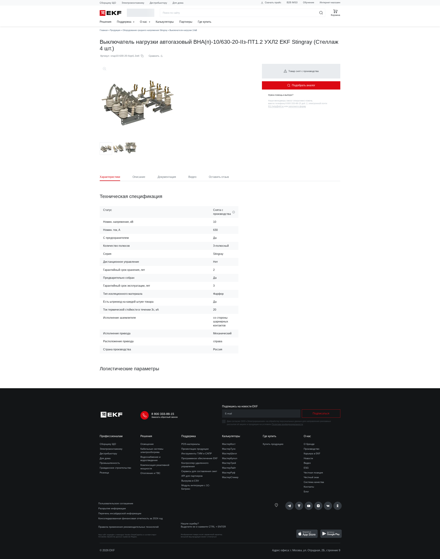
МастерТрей (229, 463)
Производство (311, 448)
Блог (306, 491)
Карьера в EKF (312, 453)
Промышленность (110, 463)
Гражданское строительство (115, 467)
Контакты (309, 486)
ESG (306, 467)
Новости (308, 458)
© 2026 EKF (107, 550)
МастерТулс (229, 448)
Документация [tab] (167, 176)
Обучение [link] (308, 2)
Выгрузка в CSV (190, 480)
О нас (144, 21)
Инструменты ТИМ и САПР (196, 453)
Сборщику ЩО (108, 2)
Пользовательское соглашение (115, 503)
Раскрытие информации (112, 508)
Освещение (147, 444)
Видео (307, 463)
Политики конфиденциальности (287, 424)
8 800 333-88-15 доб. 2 (296, 103)
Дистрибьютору (158, 2)
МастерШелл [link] (229, 453)
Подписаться (321, 413)
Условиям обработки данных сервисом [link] (114, 537)
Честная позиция (313, 472)
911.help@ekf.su (276, 106)
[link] (289, 506)
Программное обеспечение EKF (199, 458)
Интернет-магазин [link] (330, 2)
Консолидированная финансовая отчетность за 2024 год (130, 518)
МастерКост (228, 444)
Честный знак (311, 477)
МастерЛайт (229, 467)
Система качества (314, 482)
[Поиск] (321, 13)
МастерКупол (229, 458)
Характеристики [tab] (110, 176)
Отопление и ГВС (150, 473)
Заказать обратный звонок (164, 417)
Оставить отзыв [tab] (219, 176)
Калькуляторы (165, 21)
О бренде (309, 444)
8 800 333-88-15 (162, 414)
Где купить (204, 21)
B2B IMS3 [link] (292, 2)
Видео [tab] (192, 176)
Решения (105, 21)
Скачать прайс (272, 2)
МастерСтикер (230, 477)
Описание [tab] (139, 176)
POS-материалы (190, 444)
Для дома (178, 2)
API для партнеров (191, 475)
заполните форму (297, 106)
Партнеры (185, 21)
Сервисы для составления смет (199, 471)
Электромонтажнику (133, 2)
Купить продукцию (273, 444)
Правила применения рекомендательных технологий (128, 526)
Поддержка (124, 21)
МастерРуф (228, 472)
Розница (104, 472)
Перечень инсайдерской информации (119, 513)
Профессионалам (111, 436)
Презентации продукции (195, 448)
